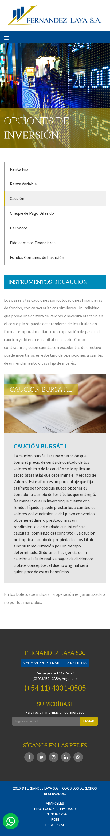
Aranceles (55, 803)
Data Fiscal (55, 824)
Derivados (19, 228)
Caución (17, 198)
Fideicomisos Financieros (33, 242)
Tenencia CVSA (55, 814)
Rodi (55, 819)
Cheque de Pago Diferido (32, 213)
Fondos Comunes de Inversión (37, 257)
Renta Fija (19, 169)
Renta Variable (23, 184)
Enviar (88, 721)
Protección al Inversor (55, 808)
